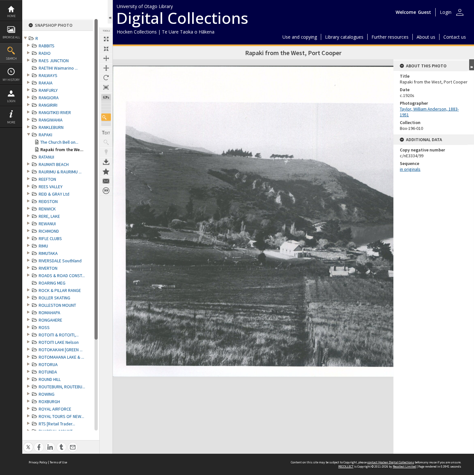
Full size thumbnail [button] (106, 39)
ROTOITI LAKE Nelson (59, 342)
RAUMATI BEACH (54, 164)
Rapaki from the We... (62, 149)
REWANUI (47, 224)
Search (11, 58)
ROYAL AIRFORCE (55, 409)
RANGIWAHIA (51, 120)
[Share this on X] (28, 443)
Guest (424, 12)
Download (106, 162)
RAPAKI (45, 135)
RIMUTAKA (48, 253)
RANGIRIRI (48, 105)
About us (426, 37)
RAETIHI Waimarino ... (58, 68)
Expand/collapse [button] (471, 64)
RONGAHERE (50, 320)
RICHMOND (49, 231)
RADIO (45, 53)
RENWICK (47, 209)
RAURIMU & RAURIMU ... (60, 172)
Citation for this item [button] (106, 191)
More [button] (11, 122)
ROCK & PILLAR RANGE (60, 290)
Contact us (454, 37)
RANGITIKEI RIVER (55, 112)
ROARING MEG (52, 283)
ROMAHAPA (49, 312)
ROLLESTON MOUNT (57, 305)
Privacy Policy (38, 462)
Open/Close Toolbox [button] (110, 12)
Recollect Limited (404, 466)
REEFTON (47, 179)
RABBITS (46, 46)
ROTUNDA (48, 372)
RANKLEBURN (51, 127)
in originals (410, 169)
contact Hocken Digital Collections (390, 462)
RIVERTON (48, 268)
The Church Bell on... (59, 142)
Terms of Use (58, 462)
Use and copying (299, 37)
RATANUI (46, 157)
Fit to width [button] (106, 58)
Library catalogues (344, 37)
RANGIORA (49, 98)
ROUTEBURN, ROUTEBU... (62, 387)
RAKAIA (46, 83)
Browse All (11, 37)
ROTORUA (48, 364)
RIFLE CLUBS (50, 238)
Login (11, 101)
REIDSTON (48, 201)
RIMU (43, 246)
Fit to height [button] (106, 68)
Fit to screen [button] (106, 48)
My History (11, 80)
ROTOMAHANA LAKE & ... (61, 357)
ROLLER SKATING (54, 298)
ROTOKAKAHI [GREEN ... (61, 350)
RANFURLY (48, 90)
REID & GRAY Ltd (54, 194)
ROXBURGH (49, 401)
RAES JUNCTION (54, 60)
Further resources (390, 37)
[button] (106, 117)
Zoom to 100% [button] (106, 87)
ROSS (44, 327)
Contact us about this (106, 181)
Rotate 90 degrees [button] (106, 77)
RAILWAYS (48, 75)
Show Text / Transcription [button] (106, 133)
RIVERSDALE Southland (60, 261)
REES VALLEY (51, 186)
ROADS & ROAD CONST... (62, 275)
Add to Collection (106, 171)
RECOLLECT (345, 466)
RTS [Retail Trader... (57, 424)
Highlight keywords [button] (106, 152)
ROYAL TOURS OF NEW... (61, 416)
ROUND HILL (50, 379)
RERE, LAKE (49, 216)
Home (11, 16)
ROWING (46, 394)
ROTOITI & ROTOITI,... (59, 335)
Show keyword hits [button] (106, 142)
